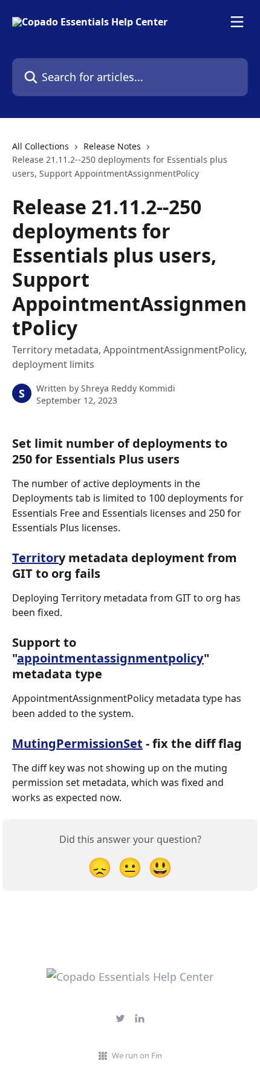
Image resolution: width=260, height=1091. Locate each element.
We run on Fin (137, 1055)
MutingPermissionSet (77, 743)
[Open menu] (237, 22)
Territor (35, 557)
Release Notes (112, 146)
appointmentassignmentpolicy (110, 658)
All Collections (40, 146)
